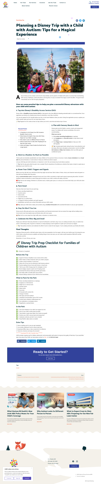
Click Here (50, 358)
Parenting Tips (20, 20)
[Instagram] (77, 461)
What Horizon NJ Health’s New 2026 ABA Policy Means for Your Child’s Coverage (32, 137)
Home (15, 3)
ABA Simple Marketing (89, 481)
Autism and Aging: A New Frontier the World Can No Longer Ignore (33, 146)
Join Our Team (52, 3)
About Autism (26, 6)
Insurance (42, 3)
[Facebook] (73, 461)
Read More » (9, 424)
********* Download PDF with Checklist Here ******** (29, 333)
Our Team (23, 3)
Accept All (27, 478)
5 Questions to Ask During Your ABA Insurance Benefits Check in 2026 (32, 133)
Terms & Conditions (81, 476)
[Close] (31, 468)
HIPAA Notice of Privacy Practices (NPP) (84, 474)
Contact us (63, 3)
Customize (9, 478)
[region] (18, 474)
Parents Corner (53, 6)
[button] (77, 20)
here (45, 337)
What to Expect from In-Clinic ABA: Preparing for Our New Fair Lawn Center (33, 143)
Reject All (18, 478)
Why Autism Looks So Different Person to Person (32, 140)
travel (17, 368)
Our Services (32, 3)
